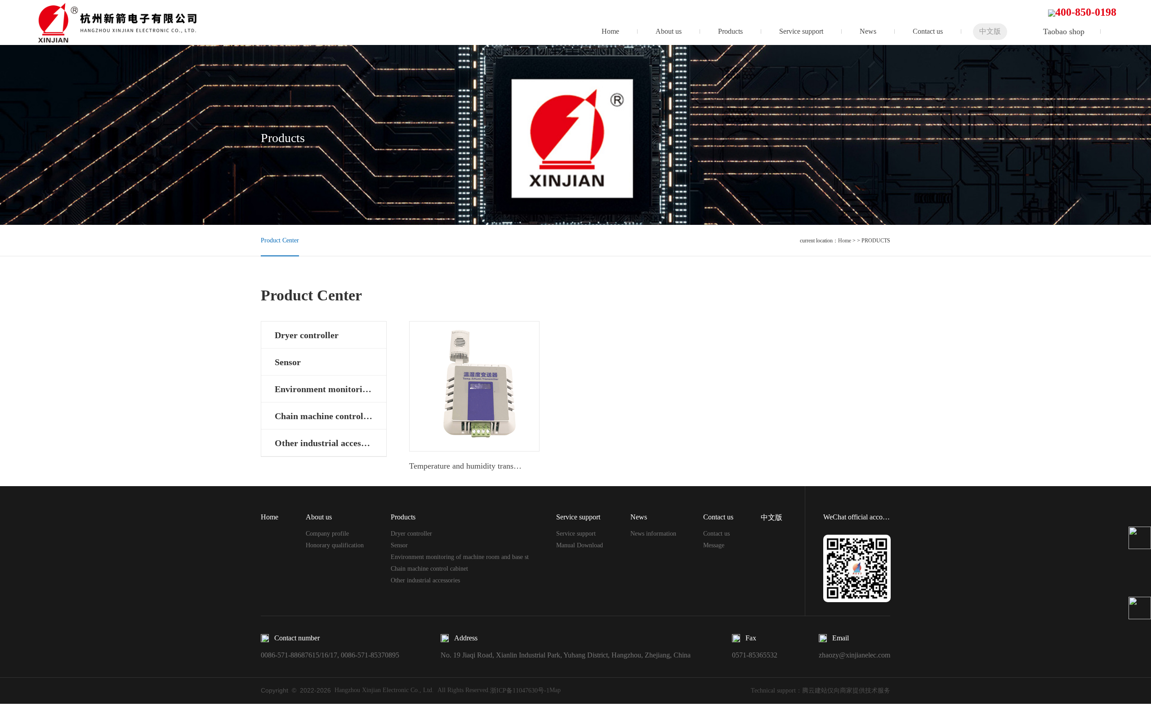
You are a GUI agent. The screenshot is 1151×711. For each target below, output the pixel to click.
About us (669, 31)
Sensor (399, 545)
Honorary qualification (335, 545)
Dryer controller (411, 533)
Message (713, 545)
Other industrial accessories (425, 580)
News (868, 31)
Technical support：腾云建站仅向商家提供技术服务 (820, 690)
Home (610, 31)
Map (555, 690)
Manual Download (579, 545)
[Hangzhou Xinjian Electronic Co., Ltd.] (124, 22)
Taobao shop (1063, 31)
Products (730, 31)
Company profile (327, 533)
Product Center (280, 240)
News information (653, 533)
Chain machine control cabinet (330, 416)
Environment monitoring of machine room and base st (460, 557)
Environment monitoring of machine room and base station (330, 389)
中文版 (990, 31)
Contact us (928, 31)
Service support (801, 31)
